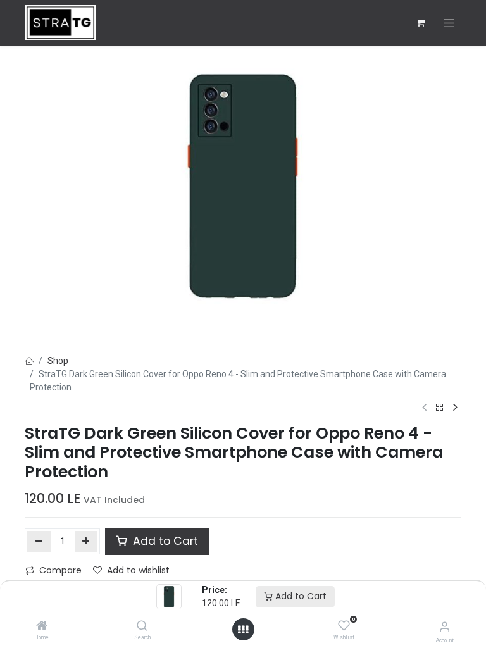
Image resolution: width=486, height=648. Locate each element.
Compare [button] (60, 570)
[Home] (41, 626)
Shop (57, 361)
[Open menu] (243, 629)
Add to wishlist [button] (138, 570)
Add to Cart (300, 596)
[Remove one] (39, 541)
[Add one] (86, 541)
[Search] (142, 626)
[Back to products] (439, 407)
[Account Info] (445, 627)
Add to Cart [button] (164, 541)
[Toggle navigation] (449, 23)
